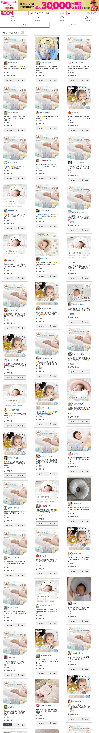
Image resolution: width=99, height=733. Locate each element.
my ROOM (86, 18)
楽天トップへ (92, 13)
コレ (9, 80)
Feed (12, 18)
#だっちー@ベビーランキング (46, 214)
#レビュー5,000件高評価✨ (47, 215)
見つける (37, 18)
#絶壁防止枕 (43, 414)
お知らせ (62, 18)
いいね (21, 80)
